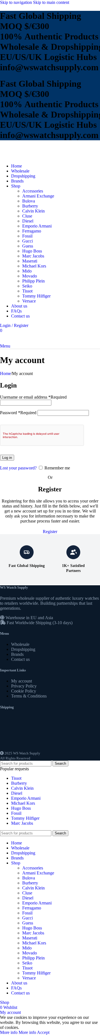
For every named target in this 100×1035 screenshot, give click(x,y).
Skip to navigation (16, 2)
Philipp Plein (33, 281)
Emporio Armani (37, 226)
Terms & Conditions (29, 696)
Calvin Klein (33, 211)
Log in (7, 458)
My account (21, 681)
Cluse (27, 216)
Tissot (27, 291)
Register (50, 531)
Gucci (27, 241)
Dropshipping (23, 649)
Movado (29, 276)
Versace (29, 301)
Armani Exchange (38, 196)
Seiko (27, 286)
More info (18, 1032)
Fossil (27, 236)
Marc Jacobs (33, 256)
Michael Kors (34, 266)
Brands (17, 654)
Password (18, 412)
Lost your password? (18, 468)
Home (5, 373)
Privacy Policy (24, 686)
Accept (43, 1032)
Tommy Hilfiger (36, 296)
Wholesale (20, 644)
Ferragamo (31, 231)
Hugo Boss (32, 251)
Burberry (30, 206)
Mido (27, 271)
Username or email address (33, 397)
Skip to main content (51, 2)
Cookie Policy (23, 691)
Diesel (27, 221)
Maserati (29, 261)
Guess (27, 246)
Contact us (20, 659)
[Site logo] (18, 156)
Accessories (32, 191)
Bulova (28, 201)
